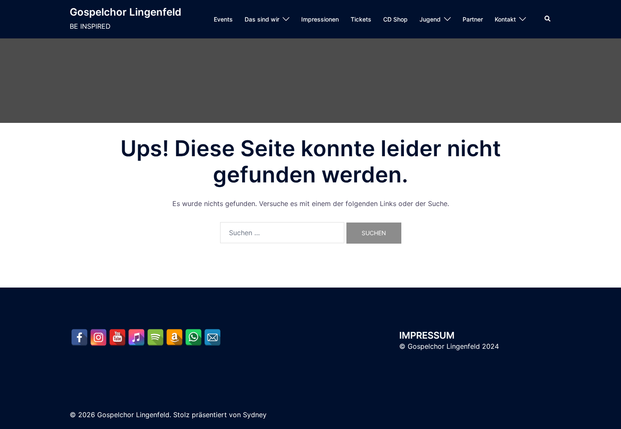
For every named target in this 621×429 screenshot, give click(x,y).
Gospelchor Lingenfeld (125, 12)
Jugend (430, 19)
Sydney (255, 414)
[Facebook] (79, 337)
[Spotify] (155, 337)
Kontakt (505, 19)
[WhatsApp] (193, 337)
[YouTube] (117, 337)
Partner (473, 19)
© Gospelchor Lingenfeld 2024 (449, 346)
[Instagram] (98, 337)
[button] (548, 19)
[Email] (212, 337)
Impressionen (320, 19)
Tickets (361, 19)
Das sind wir (262, 19)
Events (223, 19)
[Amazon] (174, 337)
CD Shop (395, 19)
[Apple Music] (136, 337)
